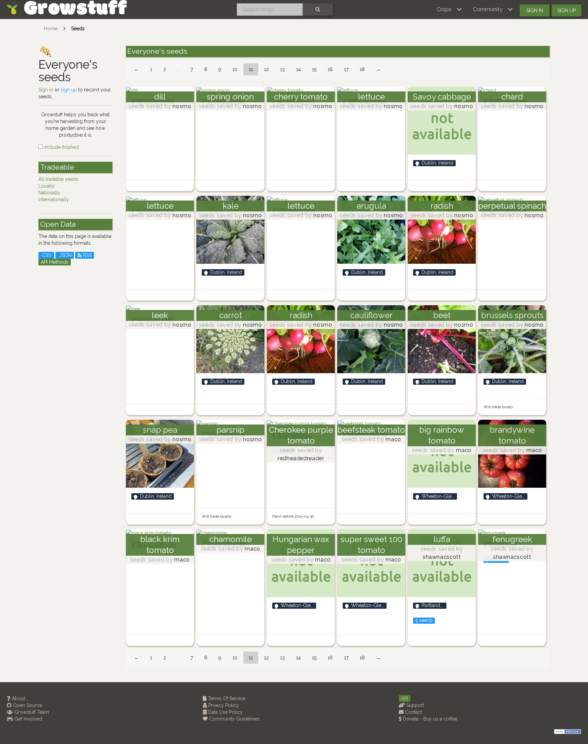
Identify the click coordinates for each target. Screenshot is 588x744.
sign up (69, 89)
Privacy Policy (223, 705)
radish (441, 206)
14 (298, 69)
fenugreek (512, 539)
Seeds (78, 28)
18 (362, 69)
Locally (46, 186)
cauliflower (371, 315)
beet (442, 315)
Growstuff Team (31, 712)
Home (51, 28)
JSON (64, 255)
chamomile (230, 539)
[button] (449, 9)
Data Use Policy (225, 712)
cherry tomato (301, 97)
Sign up (566, 10)
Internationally (53, 199)
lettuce (371, 97)
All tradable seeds (58, 179)
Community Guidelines (234, 719)
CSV (46, 255)
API (404, 698)
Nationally (49, 192)
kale (231, 206)
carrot (230, 315)
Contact (413, 712)
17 (346, 69)
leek (160, 315)
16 (330, 69)
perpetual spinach (512, 206)
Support (414, 705)
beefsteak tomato (371, 430)
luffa (442, 539)
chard (512, 97)
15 (314, 69)
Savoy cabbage (442, 97)
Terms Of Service (226, 698)
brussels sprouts (512, 315)
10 (235, 69)
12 (266, 69)
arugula (371, 206)
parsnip (230, 430)
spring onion (230, 97)
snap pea (160, 430)
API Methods (54, 262)
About (18, 698)
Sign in (534, 10)
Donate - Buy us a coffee (429, 719)
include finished (61, 147)
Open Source (27, 705)
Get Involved (27, 719)
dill (160, 97)
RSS (87, 255)
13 (282, 69)
